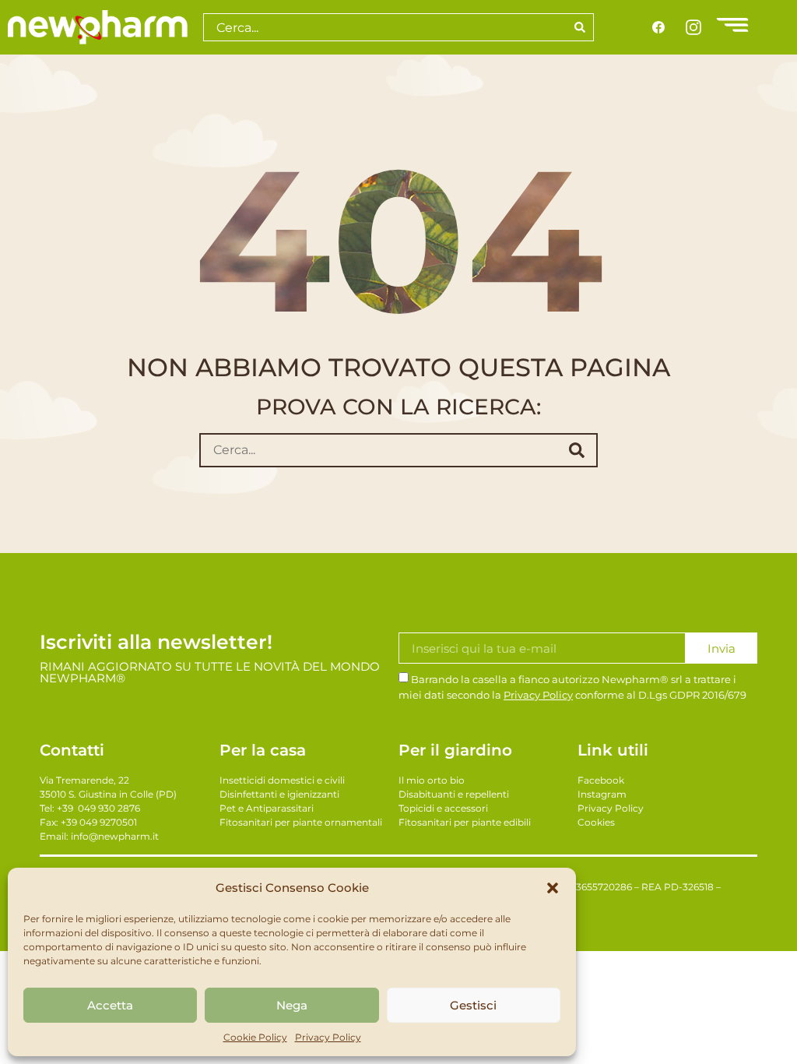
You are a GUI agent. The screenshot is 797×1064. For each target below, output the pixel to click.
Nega (291, 1005)
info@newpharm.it (115, 836)
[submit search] (576, 450)
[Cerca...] (375, 450)
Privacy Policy (328, 1037)
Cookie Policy (255, 1037)
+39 (98, 808)
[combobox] (385, 27)
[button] (552, 888)
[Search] (580, 27)
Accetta (110, 1005)
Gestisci (473, 1005)
